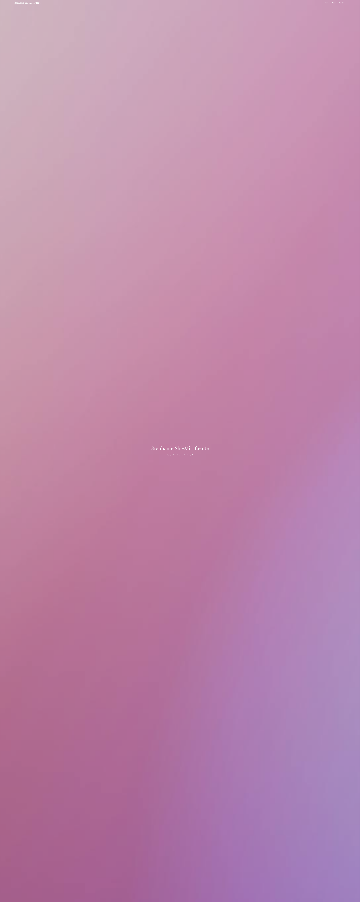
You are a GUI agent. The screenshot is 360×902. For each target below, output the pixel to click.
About (334, 3)
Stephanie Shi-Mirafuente (28, 3)
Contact (342, 3)
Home (327, 3)
